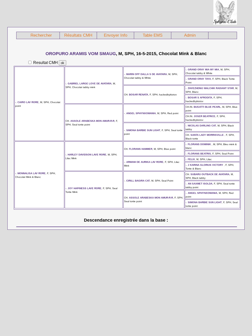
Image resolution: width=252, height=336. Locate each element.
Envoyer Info (115, 35)
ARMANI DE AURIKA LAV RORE (144, 162)
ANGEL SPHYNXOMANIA (141, 113)
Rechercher (41, 35)
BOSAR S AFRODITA (200, 97)
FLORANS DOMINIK (200, 144)
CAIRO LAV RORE (28, 102)
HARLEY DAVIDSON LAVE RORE (87, 154)
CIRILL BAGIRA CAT (138, 180)
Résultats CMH (78, 35)
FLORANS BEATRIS (199, 153)
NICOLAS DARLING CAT (202, 125)
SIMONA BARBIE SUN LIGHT (143, 130)
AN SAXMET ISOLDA (200, 183)
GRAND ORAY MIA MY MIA (203, 69)
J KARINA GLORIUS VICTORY (206, 165)
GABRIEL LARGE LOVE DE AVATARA (89, 83)
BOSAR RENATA (138, 94)
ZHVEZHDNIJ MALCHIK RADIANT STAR (211, 88)
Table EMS (152, 35)
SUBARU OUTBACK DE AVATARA (209, 174)
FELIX (191, 159)
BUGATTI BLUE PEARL (207, 107)
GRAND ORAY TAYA (199, 78)
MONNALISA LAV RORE (31, 173)
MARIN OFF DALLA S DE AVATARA (146, 74)
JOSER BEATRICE (204, 116)
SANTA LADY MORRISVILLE (207, 135)
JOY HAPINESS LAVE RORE (84, 188)
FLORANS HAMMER (140, 149)
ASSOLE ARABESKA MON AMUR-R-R (92, 121)
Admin (190, 35)
